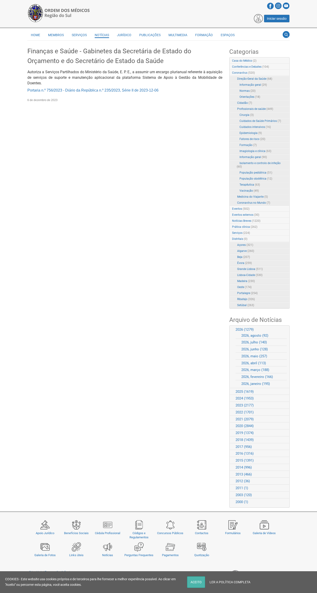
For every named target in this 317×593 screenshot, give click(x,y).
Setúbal (245, 305)
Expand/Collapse (281, 73)
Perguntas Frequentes (138, 555)
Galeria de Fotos (45, 555)
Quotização (201, 555)
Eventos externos (245, 214)
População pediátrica (255, 172)
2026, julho (254, 342)
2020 (245, 426)
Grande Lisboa (250, 269)
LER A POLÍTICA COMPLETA (230, 582)
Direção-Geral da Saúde (254, 78)
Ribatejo (246, 299)
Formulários (233, 533)
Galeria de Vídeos (264, 533)
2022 (245, 412)
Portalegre (247, 293)
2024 (245, 398)
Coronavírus (243, 72)
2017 (244, 447)
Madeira (246, 281)
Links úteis (76, 555)
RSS (286, 61)
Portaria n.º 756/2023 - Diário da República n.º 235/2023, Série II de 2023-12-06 (92, 90)
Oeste (244, 287)
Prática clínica (244, 226)
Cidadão (244, 103)
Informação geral (253, 84)
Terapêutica (249, 184)
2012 (243, 481)
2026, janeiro (255, 384)
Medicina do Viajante (252, 196)
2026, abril (253, 363)
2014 (244, 467)
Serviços (241, 233)
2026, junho (254, 349)
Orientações (249, 96)
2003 (244, 495)
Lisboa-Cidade (249, 275)
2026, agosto (254, 335)
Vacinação (249, 190)
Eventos (240, 208)
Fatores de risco (252, 139)
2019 (245, 433)
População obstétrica (255, 178)
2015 (245, 460)
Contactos (201, 533)
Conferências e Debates (250, 66)
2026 (245, 329)
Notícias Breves (246, 220)
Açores (245, 245)
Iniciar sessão (277, 18)
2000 (242, 502)
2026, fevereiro (257, 377)
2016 (245, 453)
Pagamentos (170, 555)
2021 (245, 419)
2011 (242, 488)
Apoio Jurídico (45, 533)
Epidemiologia (250, 133)
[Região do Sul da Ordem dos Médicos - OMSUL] (58, 12)
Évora (244, 263)
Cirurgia (246, 115)
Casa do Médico (244, 60)
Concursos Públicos (170, 533)
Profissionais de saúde (255, 109)
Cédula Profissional (107, 533)
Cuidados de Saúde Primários (260, 121)
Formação (248, 145)
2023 (245, 405)
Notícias (107, 555)
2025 (245, 392)
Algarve (245, 251)
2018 (245, 440)
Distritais (239, 239)
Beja (243, 257)
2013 (244, 474)
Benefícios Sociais (76, 533)
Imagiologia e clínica (255, 151)
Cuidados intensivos (255, 127)
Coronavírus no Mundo (253, 202)
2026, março (255, 370)
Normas (247, 90)
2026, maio (254, 356)
